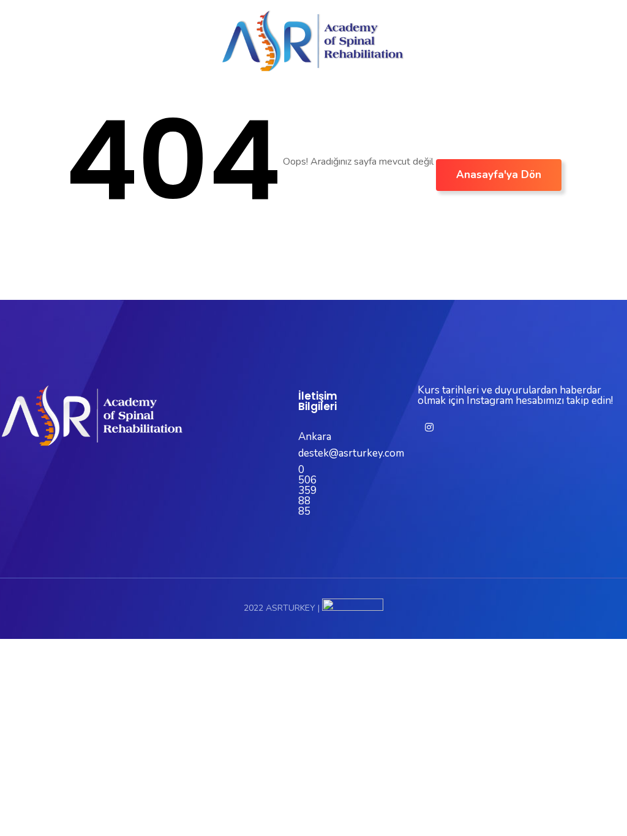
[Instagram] (429, 427)
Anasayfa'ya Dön (498, 175)
